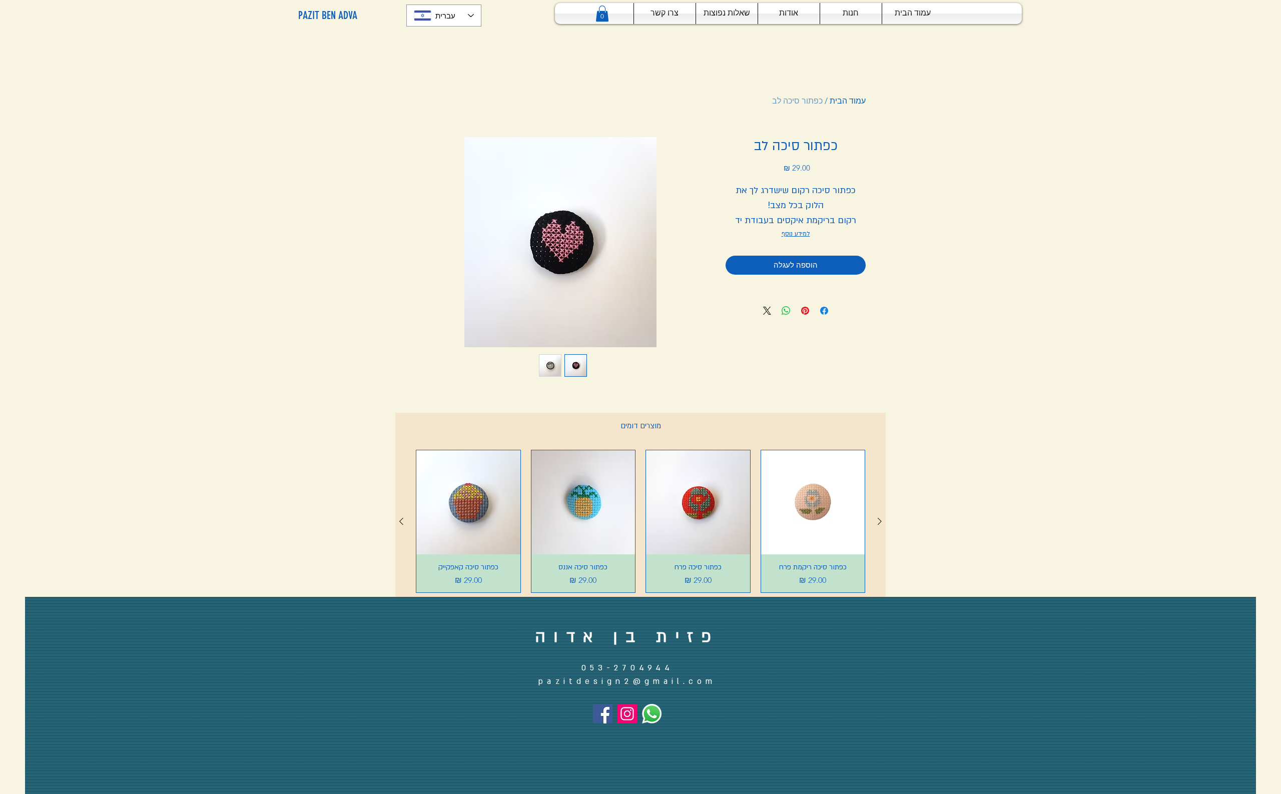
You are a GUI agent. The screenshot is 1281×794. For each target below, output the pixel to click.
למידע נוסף (796, 234)
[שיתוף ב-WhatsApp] (786, 311)
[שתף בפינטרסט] (805, 311)
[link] (602, 14)
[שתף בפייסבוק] (824, 311)
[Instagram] (627, 713)
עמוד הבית (848, 101)
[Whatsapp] (652, 713)
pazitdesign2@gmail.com (627, 681)
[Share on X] (767, 311)
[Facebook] (602, 713)
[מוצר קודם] (880, 521)
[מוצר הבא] (401, 521)
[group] (640, 521)
